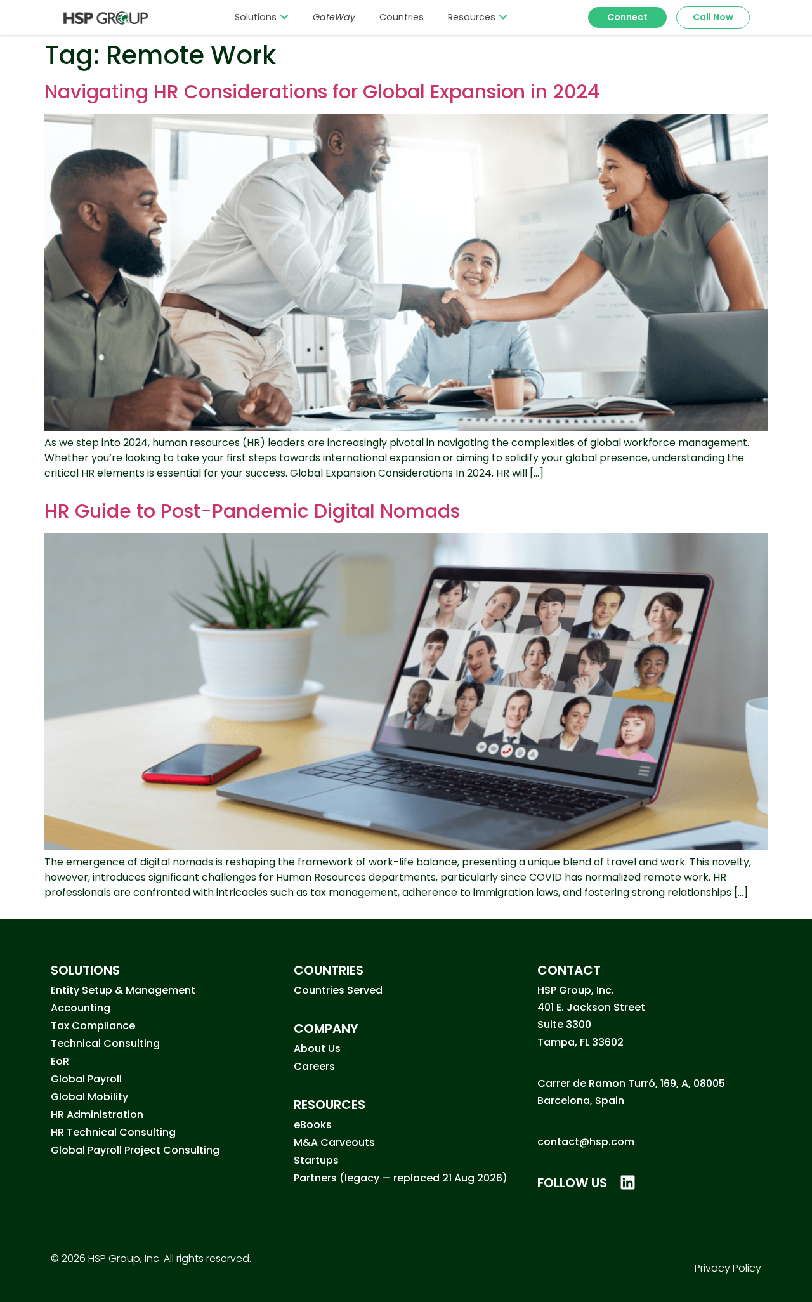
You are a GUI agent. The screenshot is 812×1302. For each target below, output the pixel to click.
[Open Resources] (503, 17)
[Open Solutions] (284, 17)
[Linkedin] (628, 1182)
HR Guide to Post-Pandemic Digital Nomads (252, 511)
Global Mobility (89, 1096)
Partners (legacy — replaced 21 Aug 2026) (401, 1178)
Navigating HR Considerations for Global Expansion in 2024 (321, 91)
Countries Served (338, 990)
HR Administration (97, 1114)
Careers (314, 1066)
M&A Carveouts (334, 1142)
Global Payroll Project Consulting (135, 1150)
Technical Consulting (105, 1043)
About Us (317, 1048)
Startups (316, 1160)
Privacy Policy (728, 1268)
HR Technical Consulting (113, 1132)
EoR (60, 1061)
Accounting (80, 1008)
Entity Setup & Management (123, 990)
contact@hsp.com (585, 1141)
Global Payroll (86, 1079)
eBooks (313, 1124)
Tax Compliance (93, 1025)
